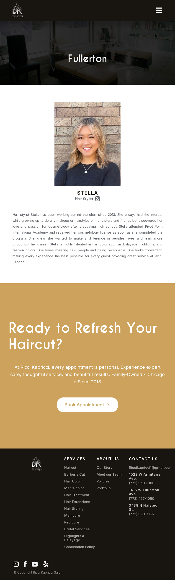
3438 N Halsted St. (143, 507)
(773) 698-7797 (142, 514)
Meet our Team (109, 474)
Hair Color (72, 481)
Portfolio (104, 488)
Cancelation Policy (79, 547)
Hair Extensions (77, 502)
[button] (159, 10)
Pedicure (71, 522)
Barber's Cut (74, 474)
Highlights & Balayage (74, 538)
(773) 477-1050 (141, 499)
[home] (19, 10)
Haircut (70, 468)
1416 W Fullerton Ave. (144, 492)
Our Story (105, 468)
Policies (103, 481)
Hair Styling (74, 509)
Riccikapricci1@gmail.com (150, 468)
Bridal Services (77, 529)
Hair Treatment (76, 495)
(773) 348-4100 (141, 483)
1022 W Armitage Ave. (145, 476)
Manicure (72, 515)
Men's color (74, 488)
